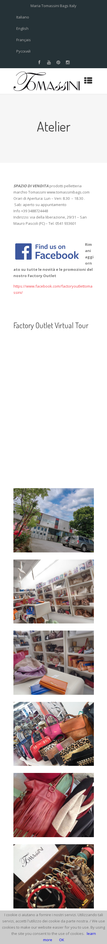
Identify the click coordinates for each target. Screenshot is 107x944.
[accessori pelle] (53, 876)
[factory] (53, 520)
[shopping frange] (53, 805)
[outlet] (53, 592)
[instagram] (67, 62)
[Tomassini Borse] (46, 81)
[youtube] (49, 62)
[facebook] (39, 62)
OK (61, 939)
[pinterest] (58, 62)
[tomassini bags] (53, 734)
